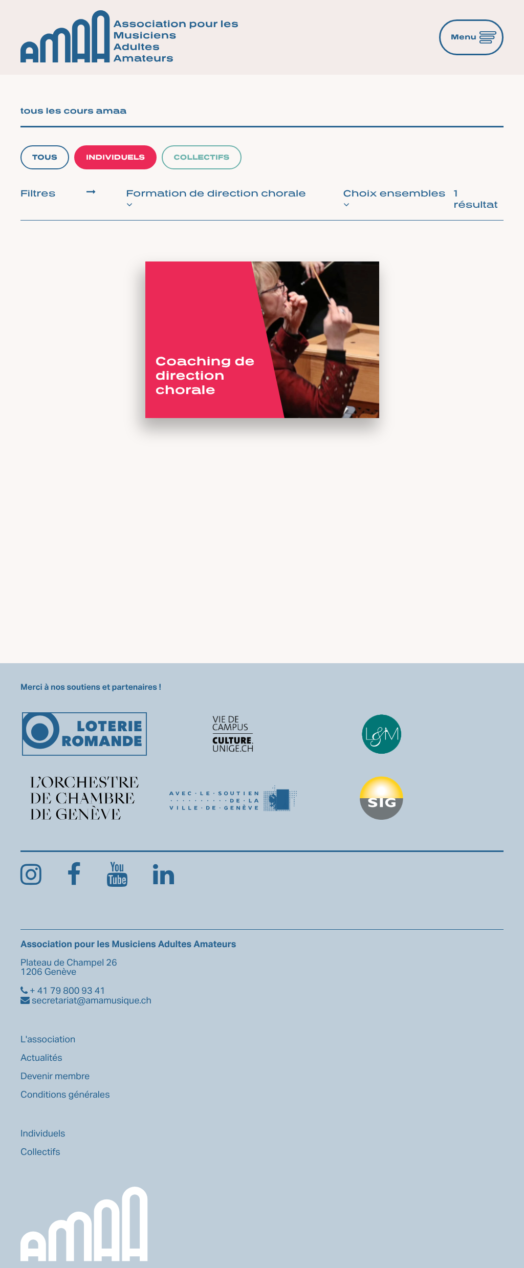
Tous (44, 157)
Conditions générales (65, 1095)
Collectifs (201, 157)
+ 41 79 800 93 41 (66, 991)
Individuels (115, 157)
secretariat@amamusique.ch (90, 1000)
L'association (47, 1039)
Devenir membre (55, 1076)
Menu (463, 37)
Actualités (41, 1058)
